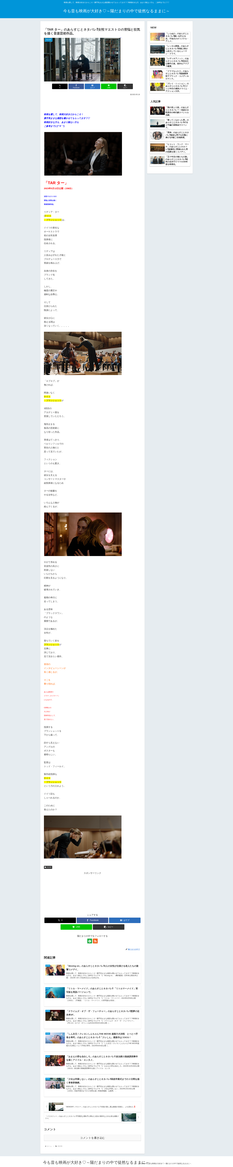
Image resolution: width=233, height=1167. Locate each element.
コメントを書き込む (92, 1137)
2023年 (49, 867)
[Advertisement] (92, 102)
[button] (125, 86)
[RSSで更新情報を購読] (95, 941)
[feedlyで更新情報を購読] (89, 941)
